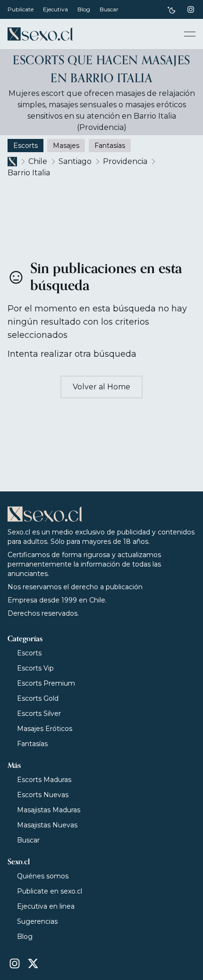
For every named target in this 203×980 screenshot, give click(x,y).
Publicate (21, 9)
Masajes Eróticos (44, 728)
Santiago (75, 161)
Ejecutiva (55, 9)
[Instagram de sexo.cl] (190, 9)
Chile (37, 161)
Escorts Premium (46, 683)
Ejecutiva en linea (46, 906)
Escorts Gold (38, 698)
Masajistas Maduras (48, 810)
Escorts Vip (35, 668)
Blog (83, 9)
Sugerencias (37, 921)
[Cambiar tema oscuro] (171, 10)
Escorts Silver (39, 713)
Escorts (29, 653)
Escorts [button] (25, 145)
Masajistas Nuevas (47, 825)
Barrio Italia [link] (29, 172)
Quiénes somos (42, 876)
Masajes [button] (66, 145)
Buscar (109, 9)
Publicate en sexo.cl (49, 891)
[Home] (40, 34)
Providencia (125, 161)
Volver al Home (101, 386)
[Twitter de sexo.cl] (33, 963)
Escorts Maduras (44, 779)
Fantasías (32, 743)
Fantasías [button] (109, 145)
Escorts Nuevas (42, 795)
